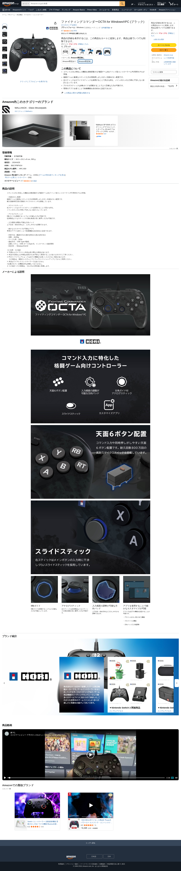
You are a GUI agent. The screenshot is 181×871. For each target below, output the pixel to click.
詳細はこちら (83, 44)
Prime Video (92, 10)
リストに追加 (158, 72)
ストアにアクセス (116, 711)
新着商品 (115, 10)
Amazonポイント (19, 10)
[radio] (4, 27)
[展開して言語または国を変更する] (134, 4)
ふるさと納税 (41, 10)
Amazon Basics (79, 10)
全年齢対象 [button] (105, 28)
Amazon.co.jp (168, 55)
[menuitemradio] (172, 778)
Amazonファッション (167, 10)
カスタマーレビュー (18, 735)
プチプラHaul (54, 10)
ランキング (66, 10)
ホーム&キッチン (140, 10)
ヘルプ (31, 10)
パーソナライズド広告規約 (89, 864)
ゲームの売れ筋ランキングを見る (52, 175)
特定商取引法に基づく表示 (116, 864)
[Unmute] (176, 777)
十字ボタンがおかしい (35, 735)
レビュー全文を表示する (55, 735)
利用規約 (61, 864)
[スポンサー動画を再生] (90, 805)
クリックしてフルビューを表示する (34, 81)
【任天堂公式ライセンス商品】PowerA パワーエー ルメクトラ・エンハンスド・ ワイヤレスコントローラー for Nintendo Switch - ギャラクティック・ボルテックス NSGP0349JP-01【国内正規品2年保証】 (96, 821)
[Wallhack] (6, 109)
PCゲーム (11, 15)
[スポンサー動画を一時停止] (57, 810)
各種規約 (102, 864)
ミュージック (126, 10)
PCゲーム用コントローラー (15, 177)
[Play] (4, 778)
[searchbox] (74, 3)
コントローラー (38, 15)
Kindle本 (153, 10)
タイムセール (104, 10)
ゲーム (4, 15)
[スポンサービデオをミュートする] (57, 815)
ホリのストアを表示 (69, 25)
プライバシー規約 (72, 864)
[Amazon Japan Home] (71, 857)
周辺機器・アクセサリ (24, 15)
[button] (6, 9)
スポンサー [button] (172, 148)
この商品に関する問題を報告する (77, 93)
